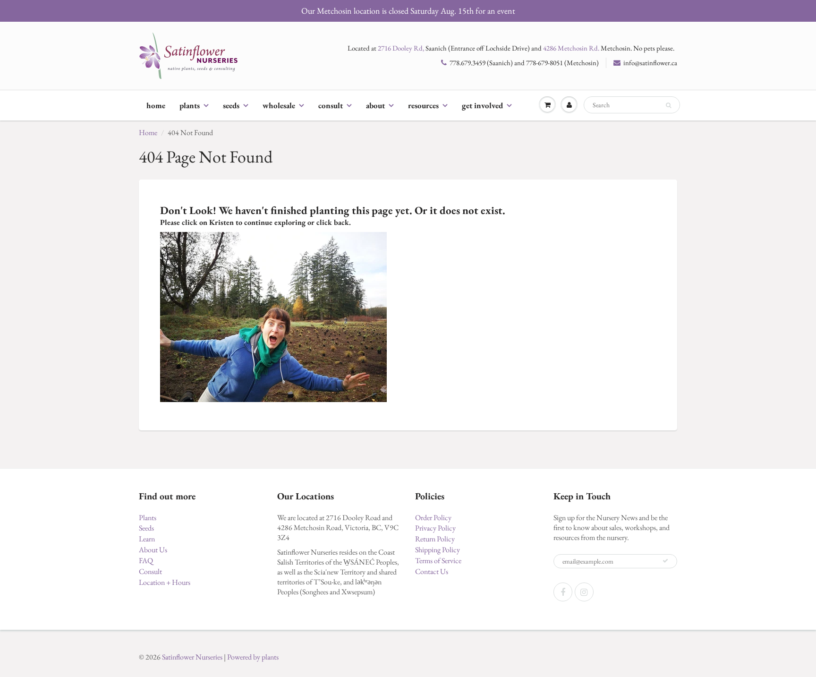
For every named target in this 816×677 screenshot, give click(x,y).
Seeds (231, 105)
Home (155, 105)
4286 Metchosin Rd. (571, 47)
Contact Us (431, 571)
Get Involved (482, 105)
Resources (423, 105)
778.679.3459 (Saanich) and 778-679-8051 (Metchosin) (524, 62)
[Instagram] (584, 592)
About (375, 105)
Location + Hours (164, 582)
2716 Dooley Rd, (401, 47)
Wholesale (279, 105)
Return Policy (435, 539)
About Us (153, 550)
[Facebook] (562, 592)
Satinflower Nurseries (192, 657)
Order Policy (433, 518)
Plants (189, 105)
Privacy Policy (435, 528)
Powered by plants (253, 657)
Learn (147, 539)
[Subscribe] (665, 560)
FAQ (146, 561)
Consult (330, 105)
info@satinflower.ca (650, 62)
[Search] (668, 105)
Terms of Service (438, 561)
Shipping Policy (437, 550)
